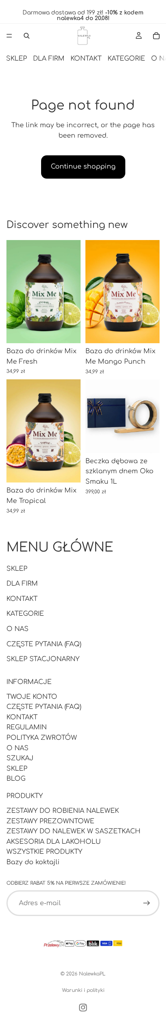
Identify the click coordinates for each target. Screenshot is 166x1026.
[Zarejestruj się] (146, 903)
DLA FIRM (48, 58)
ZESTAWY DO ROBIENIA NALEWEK (62, 810)
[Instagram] (83, 1007)
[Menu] (9, 35)
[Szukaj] (26, 36)
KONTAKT (86, 58)
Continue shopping (83, 166)
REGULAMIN (26, 727)
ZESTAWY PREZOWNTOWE (50, 821)
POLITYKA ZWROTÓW (41, 737)
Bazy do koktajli (33, 862)
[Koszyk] (156, 36)
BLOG (15, 778)
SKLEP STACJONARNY (42, 659)
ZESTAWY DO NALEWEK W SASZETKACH (73, 831)
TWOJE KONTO (31, 696)
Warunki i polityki (83, 990)
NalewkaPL (92, 974)
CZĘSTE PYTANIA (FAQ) (43, 644)
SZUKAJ (19, 758)
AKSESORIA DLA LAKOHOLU (53, 841)
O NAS (17, 629)
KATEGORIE (126, 58)
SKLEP (16, 58)
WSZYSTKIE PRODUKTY (44, 851)
